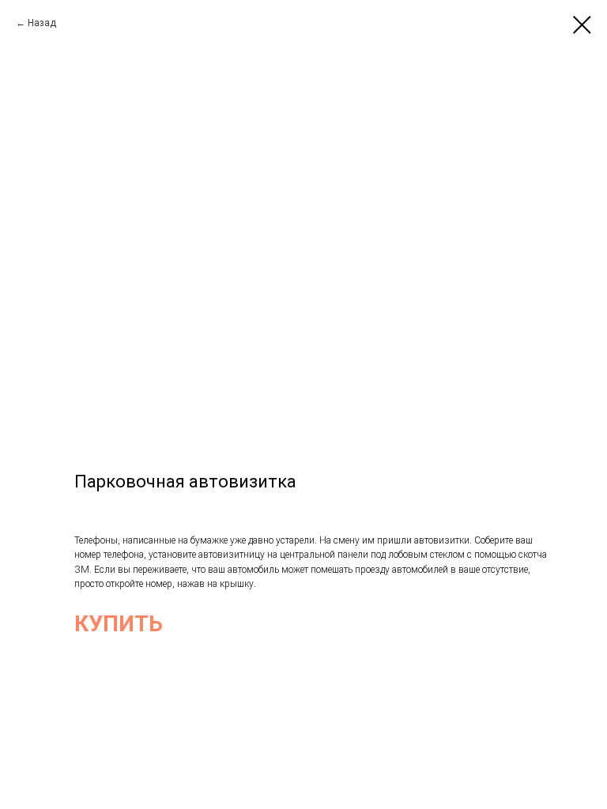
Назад (42, 22)
